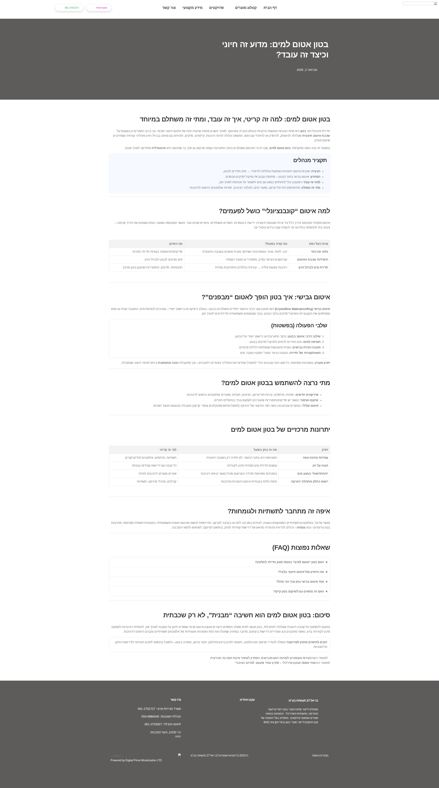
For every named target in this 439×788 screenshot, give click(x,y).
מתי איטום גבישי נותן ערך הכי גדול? (300, 581)
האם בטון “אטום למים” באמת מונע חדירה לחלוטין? (289, 562)
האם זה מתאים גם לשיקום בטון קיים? (298, 591)
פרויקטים (216, 8)
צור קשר (169, 8)
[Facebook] (314, 735)
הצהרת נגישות (320, 755)
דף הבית (270, 8)
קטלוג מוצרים (246, 8)
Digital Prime (133, 760)
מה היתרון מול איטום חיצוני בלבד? (301, 572)
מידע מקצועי (192, 8)
